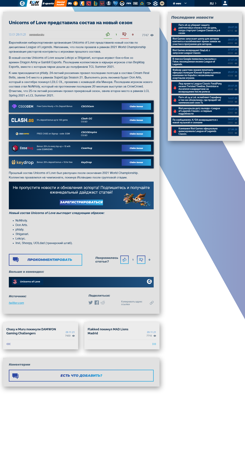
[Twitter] (90, 302)
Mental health (60, 3)
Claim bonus (136, 106)
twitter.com (16, 303)
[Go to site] (23, 106)
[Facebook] (96, 302)
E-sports (48, 3)
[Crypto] (75, 3)
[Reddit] (102, 302)
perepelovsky (36, 34)
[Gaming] (69, 3)
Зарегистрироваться (81, 202)
